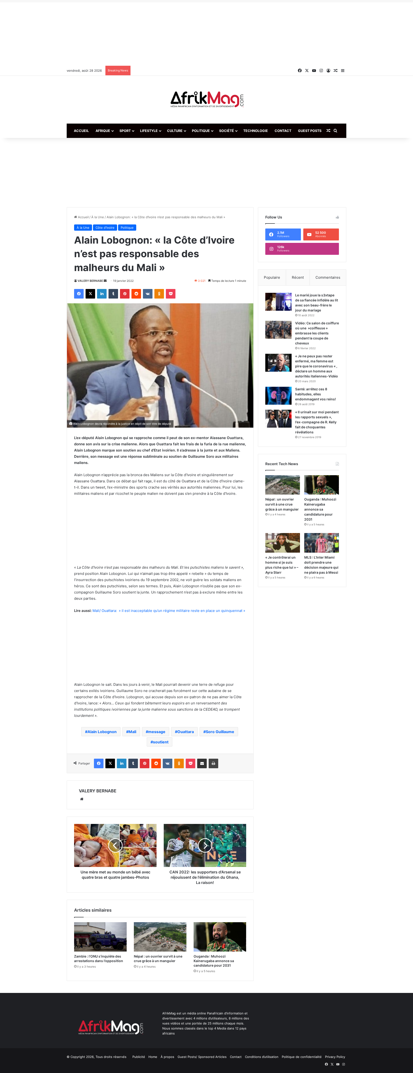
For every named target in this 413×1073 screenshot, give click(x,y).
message (156, 731)
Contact (283, 131)
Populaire (272, 277)
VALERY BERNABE (90, 281)
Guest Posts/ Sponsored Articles (202, 1057)
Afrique (103, 131)
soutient (160, 742)
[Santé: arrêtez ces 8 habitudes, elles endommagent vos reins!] (278, 396)
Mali (132, 731)
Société (226, 131)
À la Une (97, 217)
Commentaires (327, 277)
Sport (125, 131)
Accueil (81, 131)
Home (152, 1057)
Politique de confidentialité (302, 1057)
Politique (201, 131)
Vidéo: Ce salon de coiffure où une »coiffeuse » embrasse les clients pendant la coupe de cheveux (317, 333)
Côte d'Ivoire (105, 227)
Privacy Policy (335, 1057)
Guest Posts (309, 131)
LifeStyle (149, 131)
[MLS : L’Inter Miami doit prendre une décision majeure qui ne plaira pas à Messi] (321, 543)
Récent (298, 277)
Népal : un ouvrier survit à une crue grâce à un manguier (282, 504)
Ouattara (185, 731)
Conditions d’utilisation (261, 1057)
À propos (167, 1057)
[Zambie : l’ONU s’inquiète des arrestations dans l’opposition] (100, 937)
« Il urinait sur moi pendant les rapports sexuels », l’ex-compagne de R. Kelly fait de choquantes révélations (317, 422)
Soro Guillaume (220, 731)
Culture (175, 131)
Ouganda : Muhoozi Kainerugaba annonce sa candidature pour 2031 (214, 960)
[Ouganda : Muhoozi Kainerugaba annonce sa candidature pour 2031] (220, 937)
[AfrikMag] (206, 99)
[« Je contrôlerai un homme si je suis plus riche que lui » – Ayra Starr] (282, 542)
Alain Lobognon (102, 731)
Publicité (138, 1057)
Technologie (255, 131)
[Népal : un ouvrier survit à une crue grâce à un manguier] (160, 937)
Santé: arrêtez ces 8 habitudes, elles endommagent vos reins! (315, 394)
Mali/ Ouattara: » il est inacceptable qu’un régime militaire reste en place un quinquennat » (168, 610)
